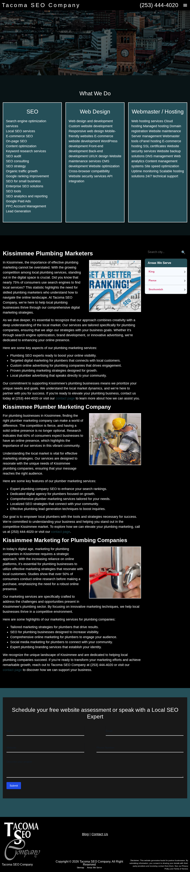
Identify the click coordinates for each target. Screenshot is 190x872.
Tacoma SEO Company (41, 5)
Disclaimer (134, 860)
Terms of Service (181, 869)
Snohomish (156, 289)
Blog (85, 834)
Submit (14, 785)
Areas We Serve (94, 867)
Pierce (152, 280)
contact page (65, 398)
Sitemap (80, 867)
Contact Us (99, 834)
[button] (185, 5)
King (152, 271)
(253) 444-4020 (159, 5)
